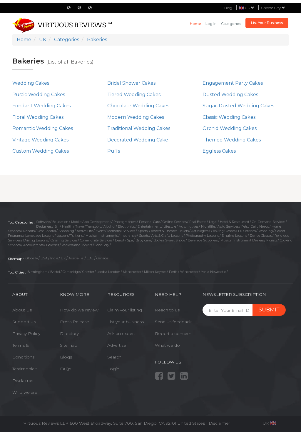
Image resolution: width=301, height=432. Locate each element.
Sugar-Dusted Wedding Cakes (238, 106)
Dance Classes (261, 235)
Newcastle (218, 272)
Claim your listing (124, 310)
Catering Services (64, 240)
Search (114, 357)
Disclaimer (23, 380)
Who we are (24, 392)
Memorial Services (121, 231)
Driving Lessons (35, 240)
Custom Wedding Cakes (40, 151)
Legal (213, 222)
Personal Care (149, 222)
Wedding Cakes (30, 83)
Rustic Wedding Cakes (38, 94)
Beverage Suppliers (203, 240)
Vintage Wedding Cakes (40, 140)
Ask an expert (121, 333)
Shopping (66, 231)
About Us (22, 310)
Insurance (128, 235)
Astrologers (199, 231)
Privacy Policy (26, 333)
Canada (102, 258)
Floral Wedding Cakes (37, 117)
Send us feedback (173, 321)
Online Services (175, 222)
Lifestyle (169, 226)
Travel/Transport (88, 226)
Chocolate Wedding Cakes (138, 106)
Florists (271, 240)
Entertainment (149, 226)
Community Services (96, 240)
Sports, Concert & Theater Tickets (163, 231)
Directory (69, 333)
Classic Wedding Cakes (229, 117)
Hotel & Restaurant (234, 222)
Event (100, 231)
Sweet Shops (175, 240)
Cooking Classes (223, 231)
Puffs (113, 151)
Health (67, 226)
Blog (228, 8)
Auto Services (228, 226)
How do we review (79, 310)
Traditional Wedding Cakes (138, 128)
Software (43, 222)
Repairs (29, 231)
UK (63, 258)
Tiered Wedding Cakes (133, 94)
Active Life (85, 231)
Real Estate (197, 222)
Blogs (66, 357)
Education (60, 222)
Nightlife (208, 226)
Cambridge (71, 272)
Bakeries (52, 245)
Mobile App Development (91, 222)
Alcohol (109, 226)
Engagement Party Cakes (233, 83)
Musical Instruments (102, 235)
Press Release (74, 321)
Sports (144, 235)
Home (195, 23)
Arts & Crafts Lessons (167, 235)
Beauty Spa (124, 240)
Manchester (132, 272)
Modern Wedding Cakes (135, 117)
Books (158, 240)
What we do (167, 345)
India (54, 258)
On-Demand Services (268, 222)
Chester (88, 272)
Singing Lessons (234, 235)
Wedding (265, 231)
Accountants (33, 245)
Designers (44, 226)
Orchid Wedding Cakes (230, 128)
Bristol (55, 272)
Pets (244, 226)
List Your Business (267, 23)
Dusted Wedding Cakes (230, 94)
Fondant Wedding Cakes (41, 106)
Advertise (116, 345)
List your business (125, 321)
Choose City (271, 8)
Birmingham (37, 272)
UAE (90, 258)
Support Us (24, 321)
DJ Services (247, 231)
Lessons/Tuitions (70, 235)
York (204, 272)
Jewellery (102, 245)
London (114, 272)
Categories (231, 23)
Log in (211, 23)
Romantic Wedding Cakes (42, 128)
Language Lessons (39, 235)
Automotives (188, 226)
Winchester (189, 272)
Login (113, 368)
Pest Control (46, 231)
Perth (173, 272)
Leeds (101, 272)
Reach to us (167, 310)
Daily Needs (259, 226)
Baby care (143, 240)
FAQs (65, 368)
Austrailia (76, 258)
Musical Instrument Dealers (242, 240)
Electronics (126, 226)
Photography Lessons (202, 235)
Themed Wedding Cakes (232, 140)
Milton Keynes (155, 272)
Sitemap (68, 345)
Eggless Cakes (219, 151)
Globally (32, 258)
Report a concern (173, 333)
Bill (56, 226)
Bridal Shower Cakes (131, 83)
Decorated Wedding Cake (137, 140)
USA (44, 258)
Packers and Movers (77, 245)
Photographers (124, 222)
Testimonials (24, 368)
